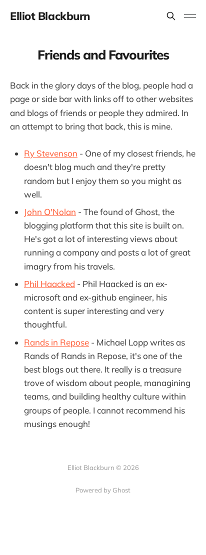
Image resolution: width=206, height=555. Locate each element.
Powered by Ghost (103, 490)
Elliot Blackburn (50, 16)
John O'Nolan (50, 211)
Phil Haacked (49, 283)
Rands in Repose (56, 342)
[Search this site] (171, 16)
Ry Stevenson (51, 153)
